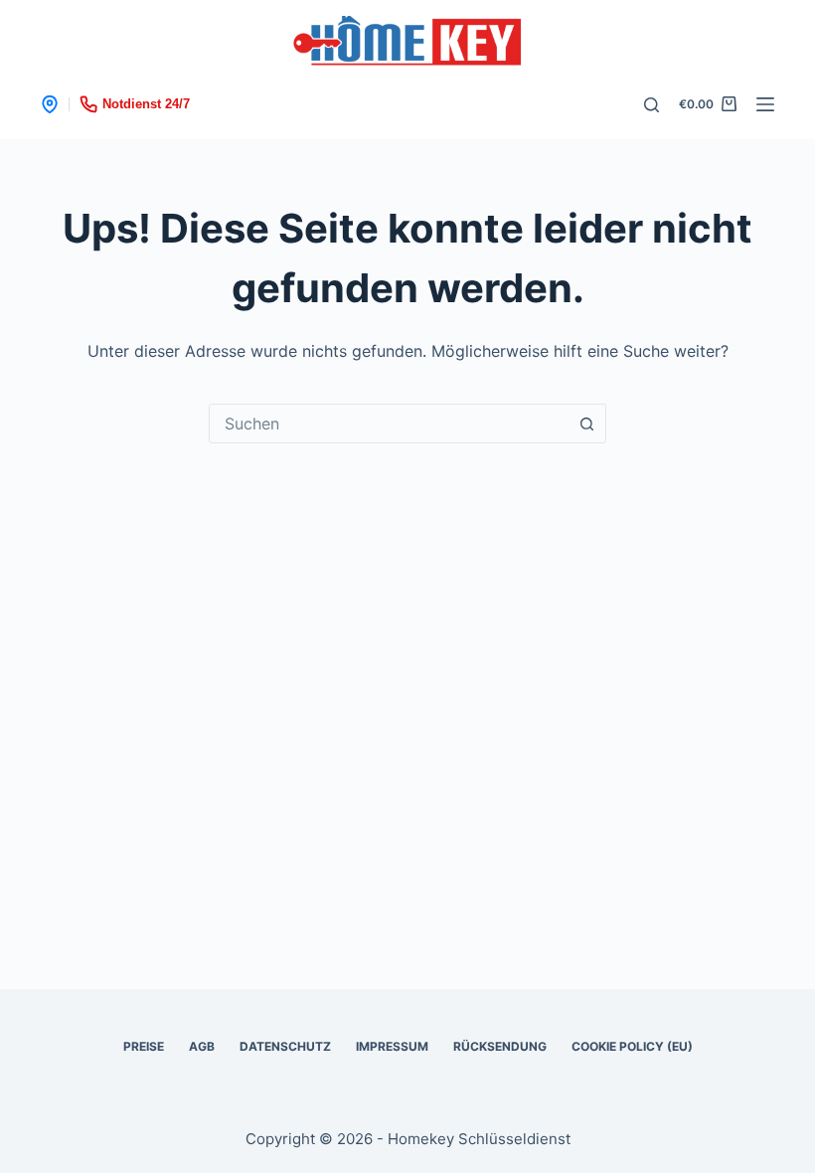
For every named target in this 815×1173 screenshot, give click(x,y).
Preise (143, 1046)
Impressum (392, 1046)
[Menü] (765, 104)
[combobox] (389, 423)
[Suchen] (651, 104)
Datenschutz (285, 1046)
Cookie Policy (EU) (632, 1046)
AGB (202, 1046)
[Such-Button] (586, 423)
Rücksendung (500, 1046)
